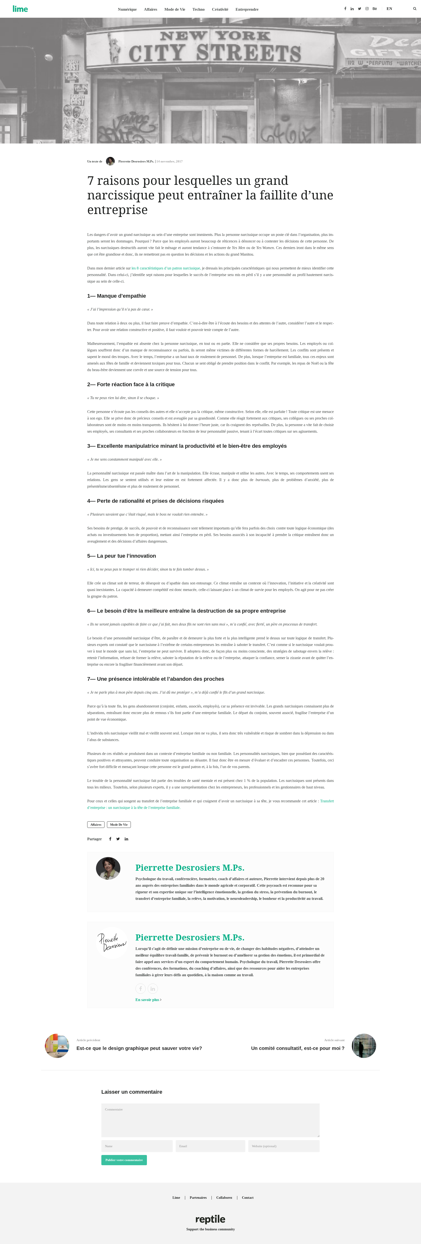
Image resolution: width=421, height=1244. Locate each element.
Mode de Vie (174, 9)
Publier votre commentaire (124, 1160)
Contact (248, 1197)
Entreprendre (247, 9)
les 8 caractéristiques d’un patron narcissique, (166, 268)
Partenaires (198, 1197)
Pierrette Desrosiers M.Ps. (136, 161)
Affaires (150, 9)
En (389, 9)
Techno (198, 9)
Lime (176, 1197)
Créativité (220, 9)
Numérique (127, 9)
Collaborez (224, 1197)
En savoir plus (147, 1000)
